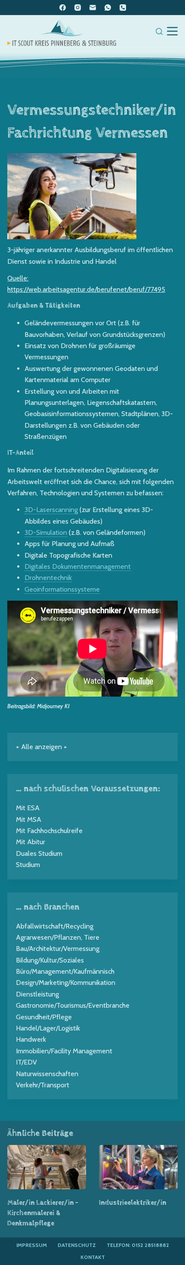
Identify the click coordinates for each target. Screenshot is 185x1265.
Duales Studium (39, 853)
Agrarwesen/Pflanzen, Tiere (57, 937)
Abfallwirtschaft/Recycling (54, 926)
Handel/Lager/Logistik (48, 1028)
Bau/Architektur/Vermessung (57, 948)
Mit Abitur (30, 842)
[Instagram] (77, 7)
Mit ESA (28, 808)
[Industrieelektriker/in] (138, 1167)
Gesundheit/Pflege (44, 1017)
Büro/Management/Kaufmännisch (65, 971)
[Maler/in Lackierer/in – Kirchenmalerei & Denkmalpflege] (46, 1167)
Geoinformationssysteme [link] (62, 589)
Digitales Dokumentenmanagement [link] (78, 566)
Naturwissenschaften (47, 1074)
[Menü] (172, 31)
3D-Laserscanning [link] (51, 510)
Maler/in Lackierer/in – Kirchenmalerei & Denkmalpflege (42, 1213)
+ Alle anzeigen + (41, 747)
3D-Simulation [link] (46, 532)
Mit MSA (28, 819)
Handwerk (31, 1039)
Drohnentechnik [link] (48, 578)
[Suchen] (159, 31)
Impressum (31, 1245)
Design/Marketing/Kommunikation (65, 982)
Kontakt (92, 1257)
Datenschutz (77, 1245)
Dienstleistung (37, 994)
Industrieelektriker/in (132, 1203)
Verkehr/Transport (42, 1085)
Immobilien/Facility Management (64, 1051)
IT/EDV (26, 1062)
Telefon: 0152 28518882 (138, 1245)
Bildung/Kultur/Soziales (50, 960)
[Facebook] (62, 7)
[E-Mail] (92, 7)
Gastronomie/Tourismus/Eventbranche (73, 1005)
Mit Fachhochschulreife (49, 831)
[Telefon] (123, 7)
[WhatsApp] (108, 7)
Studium (28, 865)
